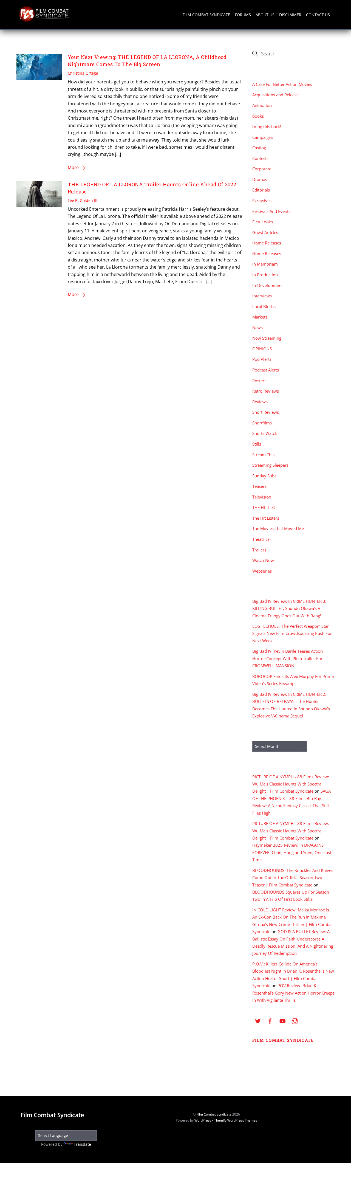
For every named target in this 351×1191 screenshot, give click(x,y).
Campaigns (262, 137)
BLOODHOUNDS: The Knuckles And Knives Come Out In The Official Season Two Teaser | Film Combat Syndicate (292, 878)
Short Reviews (265, 412)
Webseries (262, 571)
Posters (259, 380)
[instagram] (294, 1020)
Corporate (261, 168)
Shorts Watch (264, 433)
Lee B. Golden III (82, 200)
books (258, 116)
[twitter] (257, 1020)
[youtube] (282, 1020)
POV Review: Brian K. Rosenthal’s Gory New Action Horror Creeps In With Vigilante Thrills (293, 993)
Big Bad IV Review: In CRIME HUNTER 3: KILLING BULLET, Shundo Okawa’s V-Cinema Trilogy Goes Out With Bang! (289, 608)
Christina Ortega (83, 73)
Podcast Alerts (265, 370)
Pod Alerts (261, 359)
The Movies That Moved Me (278, 528)
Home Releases (266, 243)
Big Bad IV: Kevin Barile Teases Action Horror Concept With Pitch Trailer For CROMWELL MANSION (287, 658)
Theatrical (261, 539)
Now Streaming (266, 338)
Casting (259, 147)
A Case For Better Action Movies (282, 84)
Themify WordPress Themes (235, 1120)
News (257, 327)
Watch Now (263, 560)
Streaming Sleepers (270, 465)
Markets (259, 317)
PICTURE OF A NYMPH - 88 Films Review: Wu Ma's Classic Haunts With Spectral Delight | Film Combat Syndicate (290, 784)
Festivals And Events (271, 211)
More (73, 167)
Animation (262, 105)
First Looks (262, 221)
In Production (265, 274)
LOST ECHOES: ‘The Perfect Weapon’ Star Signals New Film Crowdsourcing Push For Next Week (292, 633)
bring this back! (266, 126)
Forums (243, 14)
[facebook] (270, 1020)
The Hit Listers (265, 518)
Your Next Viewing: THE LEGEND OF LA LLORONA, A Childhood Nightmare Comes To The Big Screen (147, 60)
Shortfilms (262, 423)
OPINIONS (262, 348)
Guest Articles (265, 232)
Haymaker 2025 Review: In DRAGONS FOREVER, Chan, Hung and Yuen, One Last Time (291, 852)
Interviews (262, 296)
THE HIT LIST (264, 507)
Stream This (263, 454)
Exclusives (261, 200)
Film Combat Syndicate (206, 14)
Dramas (259, 179)
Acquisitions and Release (275, 94)
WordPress (202, 1120)
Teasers (259, 486)
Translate (82, 1144)
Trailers (259, 550)
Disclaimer (290, 14)
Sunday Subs (264, 475)
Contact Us (318, 14)
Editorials (261, 190)
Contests (260, 158)
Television (261, 497)
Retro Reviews (265, 391)
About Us (265, 14)
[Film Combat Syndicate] (43, 20)
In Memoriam (265, 264)
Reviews (260, 401)
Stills (256, 444)
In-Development (267, 285)
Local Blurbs (264, 306)
